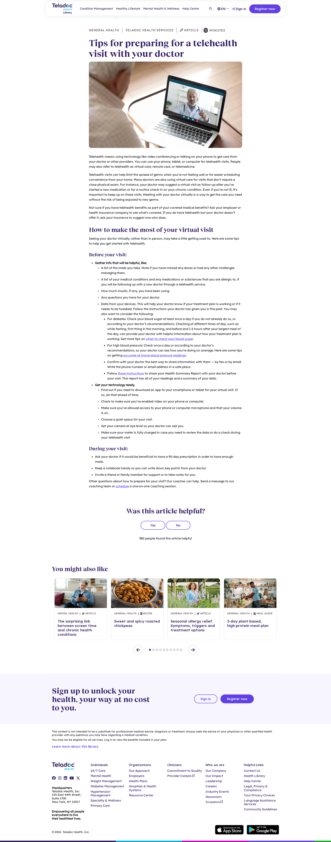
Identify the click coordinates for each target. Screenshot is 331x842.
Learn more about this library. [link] (75, 746)
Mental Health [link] (101, 776)
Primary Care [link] (100, 805)
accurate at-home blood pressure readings (154, 355)
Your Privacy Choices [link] (259, 795)
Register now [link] (265, 9)
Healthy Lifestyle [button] (128, 8)
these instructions (130, 373)
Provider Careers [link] (179, 776)
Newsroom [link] (214, 797)
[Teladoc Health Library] (62, 8)
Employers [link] (136, 776)
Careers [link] (211, 786)
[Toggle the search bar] (210, 9)
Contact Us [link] (252, 771)
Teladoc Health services (149, 30)
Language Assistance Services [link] (260, 802)
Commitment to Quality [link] (184, 771)
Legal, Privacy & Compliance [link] (256, 788)
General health (104, 30)
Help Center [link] (190, 8)
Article (191, 30)
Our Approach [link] (139, 771)
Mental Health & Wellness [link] (161, 8)
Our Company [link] (216, 771)
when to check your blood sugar (169, 339)
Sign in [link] (241, 9)
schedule (122, 486)
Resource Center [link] (141, 795)
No (178, 525)
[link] (54, 778)
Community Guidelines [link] (260, 809)
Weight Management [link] (106, 781)
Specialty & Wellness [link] (106, 800)
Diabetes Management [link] (107, 786)
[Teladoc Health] (63, 766)
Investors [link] (213, 802)
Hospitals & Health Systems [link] (142, 788)
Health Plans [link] (138, 781)
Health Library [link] (254, 776)
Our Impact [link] (214, 776)
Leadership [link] (214, 781)
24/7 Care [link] (98, 771)
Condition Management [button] (96, 8)
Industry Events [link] (217, 791)
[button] (138, 650)
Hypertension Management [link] (100, 793)
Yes (153, 525)
